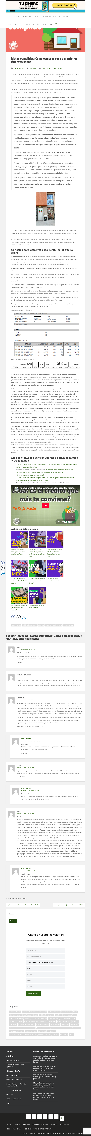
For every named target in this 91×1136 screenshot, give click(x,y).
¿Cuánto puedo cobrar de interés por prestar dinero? (37, 580)
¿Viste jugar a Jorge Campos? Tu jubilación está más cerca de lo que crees (37, 552)
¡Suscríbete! (33, 993)
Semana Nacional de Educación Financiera (23, 1034)
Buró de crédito (66, 1012)
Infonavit (41, 625)
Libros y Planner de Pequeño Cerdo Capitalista (39, 17)
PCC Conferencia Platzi (14, 1090)
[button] (56, 24)
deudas (57, 1015)
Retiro (22, 1031)
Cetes (75, 1012)
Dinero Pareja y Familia (54, 68)
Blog (9, 17)
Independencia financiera (26, 1025)
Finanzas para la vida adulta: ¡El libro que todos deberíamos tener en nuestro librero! (45, 1059)
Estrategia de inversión (68, 1018)
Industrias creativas (42, 1025)
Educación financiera (16, 1018)
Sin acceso (9, 1094)
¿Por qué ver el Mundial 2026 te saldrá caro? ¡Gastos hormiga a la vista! (54, 552)
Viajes (71, 1034)
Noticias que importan (63, 1028)
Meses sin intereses (28, 1028)
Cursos (16, 17)
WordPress (81, 1134)
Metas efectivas (68, 625)
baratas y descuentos (29, 1012)
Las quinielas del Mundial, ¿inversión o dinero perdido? (19, 607)
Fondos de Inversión (63, 1021)
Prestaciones (76, 1028)
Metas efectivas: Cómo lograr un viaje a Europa (32, 480)
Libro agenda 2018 (12, 1075)
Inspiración (65, 1025)
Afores (12, 1012)
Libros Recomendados (14, 1080)
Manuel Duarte (38, 1066)
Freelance (75, 1021)
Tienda (8, 1103)
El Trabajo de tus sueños (38, 1018)
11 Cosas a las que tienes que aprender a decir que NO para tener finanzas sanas (45, 477)
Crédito (43, 68)
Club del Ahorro (15, 1015)
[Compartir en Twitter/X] (19, 617)
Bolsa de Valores (54, 1012)
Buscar (11, 914)
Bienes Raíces (16, 625)
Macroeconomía (15, 1028)
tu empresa (64, 1034)
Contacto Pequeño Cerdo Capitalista (38, 24)
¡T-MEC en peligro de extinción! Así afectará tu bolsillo (19, 580)
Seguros (52, 1031)
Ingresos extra (55, 1025)
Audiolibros (63, 17)
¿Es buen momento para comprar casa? (30, 475)
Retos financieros (31, 1031)
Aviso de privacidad (12, 1060)
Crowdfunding (26, 1015)
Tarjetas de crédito (44, 1034)
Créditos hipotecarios (29, 625)
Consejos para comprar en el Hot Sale (36, 606)
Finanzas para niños (16, 1021)
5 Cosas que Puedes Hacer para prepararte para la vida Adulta (18, 551)
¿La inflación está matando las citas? (53, 579)
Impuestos (13, 1025)
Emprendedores (53, 1018)
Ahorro (18, 1012)
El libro (27, 1018)
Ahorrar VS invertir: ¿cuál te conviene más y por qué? (44, 1077)
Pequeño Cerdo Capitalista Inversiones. (59, 470)
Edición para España (14, 24)
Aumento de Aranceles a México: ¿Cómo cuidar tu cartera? (44, 1068)
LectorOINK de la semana (54, 625)
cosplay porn (38, 1056)
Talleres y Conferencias (14, 1099)
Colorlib (64, 1134)
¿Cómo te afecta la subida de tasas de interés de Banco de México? (40, 472)
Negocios (51, 1028)
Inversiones (74, 1025)
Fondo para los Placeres (47, 1021)
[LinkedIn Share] (24, 617)
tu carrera (55, 1034)
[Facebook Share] (13, 617)
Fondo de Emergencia (31, 1021)
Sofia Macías (33, 68)
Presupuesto (14, 1031)
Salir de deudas (43, 1031)
